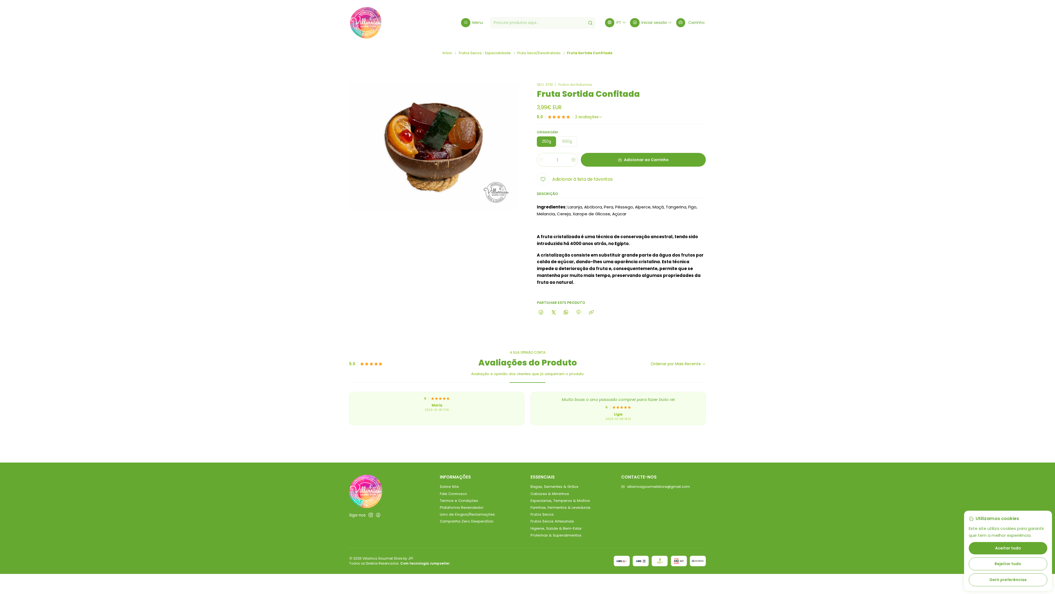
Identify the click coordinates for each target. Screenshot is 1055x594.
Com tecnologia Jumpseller (424, 563)
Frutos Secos (542, 514)
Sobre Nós (449, 486)
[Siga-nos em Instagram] (370, 515)
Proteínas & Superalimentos (556, 535)
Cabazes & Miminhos (550, 493)
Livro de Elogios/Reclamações (467, 514)
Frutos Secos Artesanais (552, 521)
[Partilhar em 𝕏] (553, 312)
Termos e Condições (459, 500)
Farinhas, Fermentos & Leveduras (560, 507)
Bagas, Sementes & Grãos (554, 486)
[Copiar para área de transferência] (591, 312)
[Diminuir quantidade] (541, 159)
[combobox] (542, 22)
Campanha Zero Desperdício (466, 521)
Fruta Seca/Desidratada (538, 53)
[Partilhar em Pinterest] (578, 312)
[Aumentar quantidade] (573, 159)
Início (447, 53)
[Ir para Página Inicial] (365, 22)
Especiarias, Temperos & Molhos (560, 500)
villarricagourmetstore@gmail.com (658, 486)
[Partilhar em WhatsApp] (566, 312)
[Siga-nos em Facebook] (378, 515)
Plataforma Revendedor (462, 507)
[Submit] (590, 22)
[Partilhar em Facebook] (541, 312)
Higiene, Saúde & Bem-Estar (556, 528)
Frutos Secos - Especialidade (485, 53)
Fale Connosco (453, 493)
